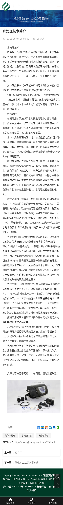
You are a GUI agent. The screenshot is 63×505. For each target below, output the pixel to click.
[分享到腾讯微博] (50, 427)
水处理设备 (43, 435)
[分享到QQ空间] (42, 427)
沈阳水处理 (10, 435)
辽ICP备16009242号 (13, 486)
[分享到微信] (58, 427)
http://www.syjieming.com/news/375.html (34, 442)
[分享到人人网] (54, 427)
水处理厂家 (27, 435)
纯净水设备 (46, 479)
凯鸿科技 (31, 490)
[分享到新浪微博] (46, 427)
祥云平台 (41, 486)
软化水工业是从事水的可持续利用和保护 (28, 462)
